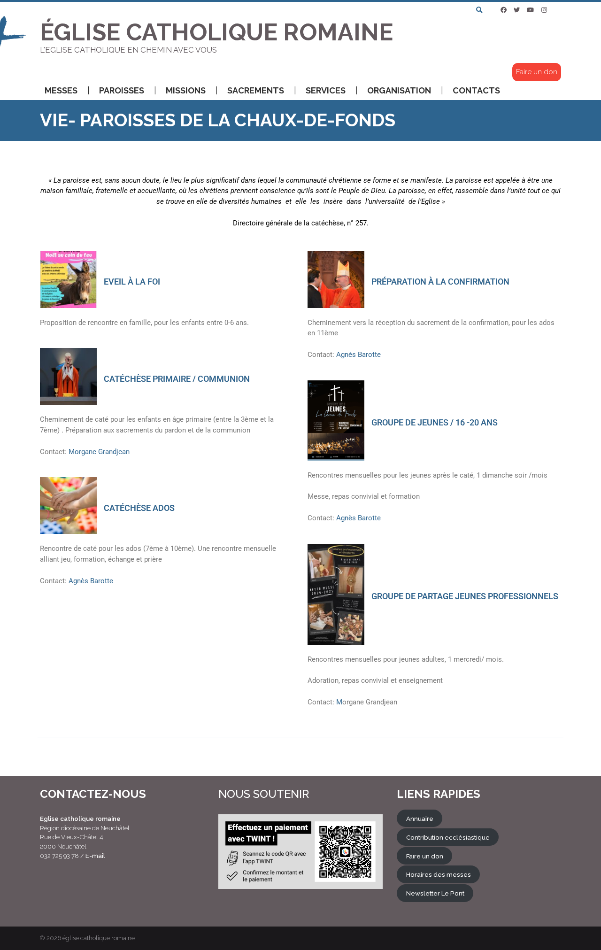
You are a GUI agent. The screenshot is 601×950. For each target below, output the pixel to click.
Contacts (476, 90)
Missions (186, 90)
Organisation (399, 90)
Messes (61, 90)
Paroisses (121, 90)
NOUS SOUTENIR (263, 794)
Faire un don (536, 72)
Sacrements (255, 90)
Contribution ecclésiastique (448, 837)
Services (326, 90)
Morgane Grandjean (98, 452)
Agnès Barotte (90, 581)
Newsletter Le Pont (435, 893)
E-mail (95, 855)
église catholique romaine (98, 938)
